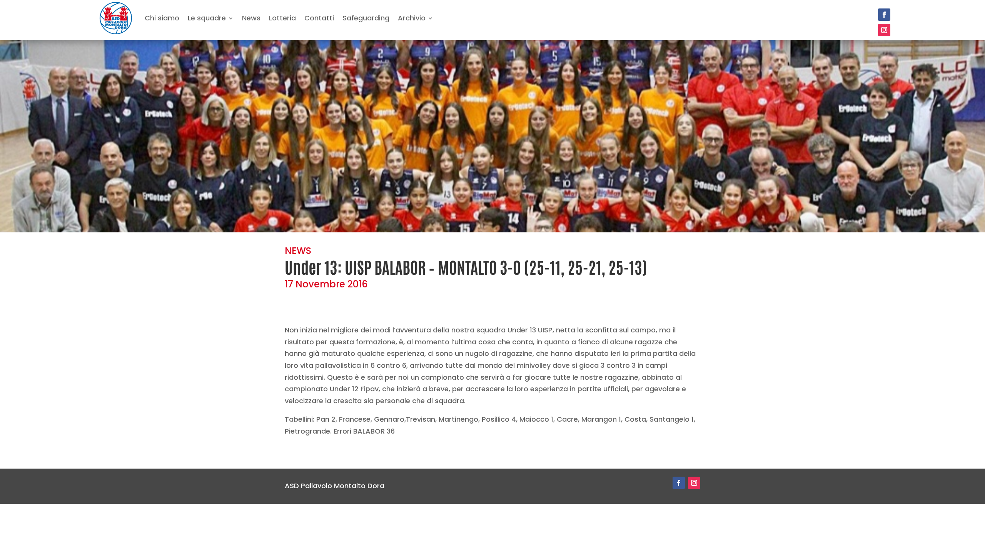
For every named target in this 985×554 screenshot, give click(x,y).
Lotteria (282, 18)
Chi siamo (162, 18)
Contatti (319, 18)
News (251, 18)
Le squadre (207, 18)
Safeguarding (365, 18)
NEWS (298, 250)
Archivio (412, 18)
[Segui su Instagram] (884, 30)
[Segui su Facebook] (884, 14)
